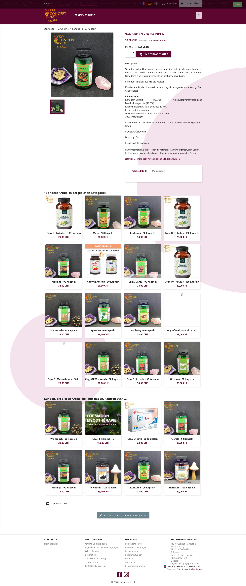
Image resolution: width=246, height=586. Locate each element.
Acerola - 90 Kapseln (182, 438)
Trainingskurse (85, 15)
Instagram (126, 574)
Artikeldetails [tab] (139, 171)
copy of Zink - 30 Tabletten (142, 438)
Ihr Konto (131, 539)
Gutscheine (130, 562)
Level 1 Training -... (103, 438)
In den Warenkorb (153, 54)
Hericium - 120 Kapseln (182, 487)
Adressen (129, 558)
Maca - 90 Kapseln (103, 233)
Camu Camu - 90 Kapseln (143, 281)
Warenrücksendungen (135, 547)
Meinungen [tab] (158, 171)
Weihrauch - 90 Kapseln (63, 330)
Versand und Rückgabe (96, 543)
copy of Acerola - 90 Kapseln (103, 281)
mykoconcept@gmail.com (185, 563)
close (237, 4)
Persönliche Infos (133, 543)
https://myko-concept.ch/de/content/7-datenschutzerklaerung (72, 6)
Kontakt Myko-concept (95, 566)
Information (90, 554)
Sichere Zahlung (92, 551)
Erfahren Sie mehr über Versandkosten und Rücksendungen (152, 159)
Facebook (119, 574)
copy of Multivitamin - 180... (182, 330)
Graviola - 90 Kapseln (182, 379)
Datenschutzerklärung (95, 558)
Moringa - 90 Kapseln (64, 281)
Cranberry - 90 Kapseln (142, 330)
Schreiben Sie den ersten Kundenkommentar (125, 515)
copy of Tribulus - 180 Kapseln (64, 233)
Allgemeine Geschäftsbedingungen (101, 547)
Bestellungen (131, 551)
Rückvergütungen (133, 554)
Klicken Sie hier (195, 569)
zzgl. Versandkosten (157, 40)
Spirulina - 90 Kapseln (103, 330)
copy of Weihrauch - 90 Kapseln (103, 379)
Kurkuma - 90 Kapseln (142, 233)
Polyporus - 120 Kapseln (103, 487)
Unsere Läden (91, 562)
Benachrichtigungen (135, 566)
